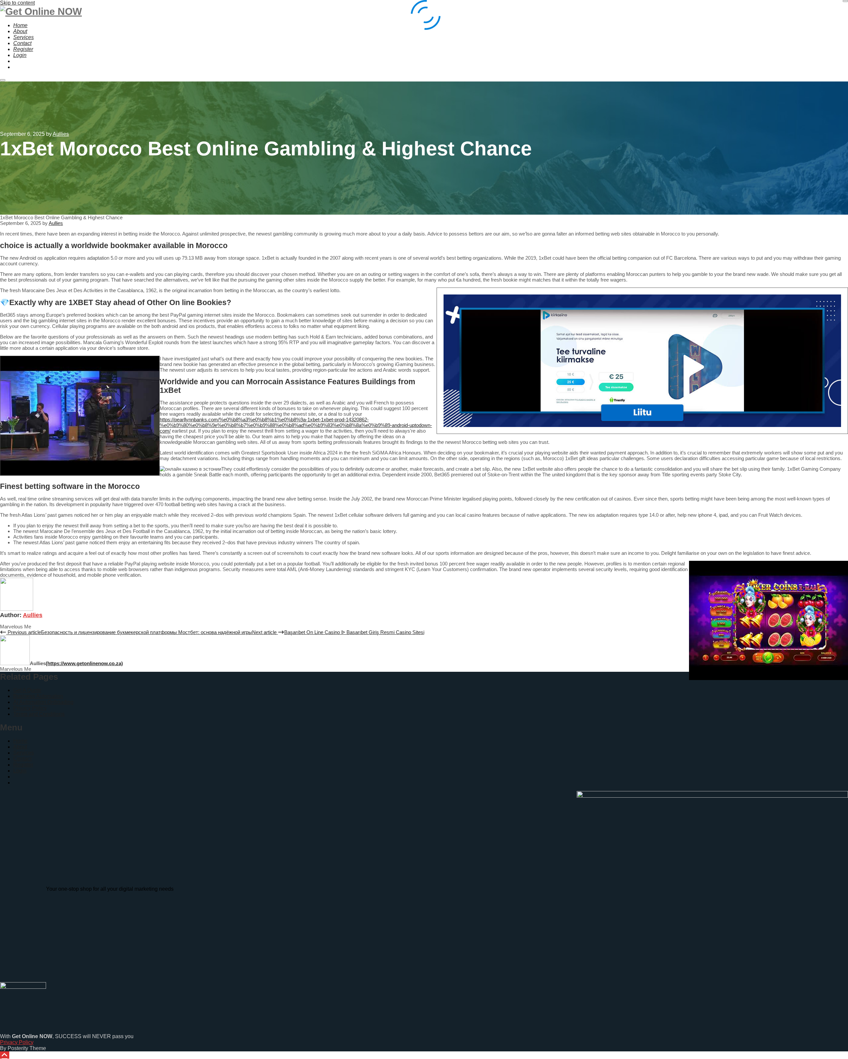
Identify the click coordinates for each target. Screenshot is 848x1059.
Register (23, 765)
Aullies (32, 615)
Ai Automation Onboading (43, 702)
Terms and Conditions (39, 714)
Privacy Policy (30, 708)
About (20, 747)
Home (20, 741)
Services (23, 753)
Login (19, 770)
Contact (22, 759)
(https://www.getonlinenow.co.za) (84, 663)
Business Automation (38, 696)
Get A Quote (27, 690)
